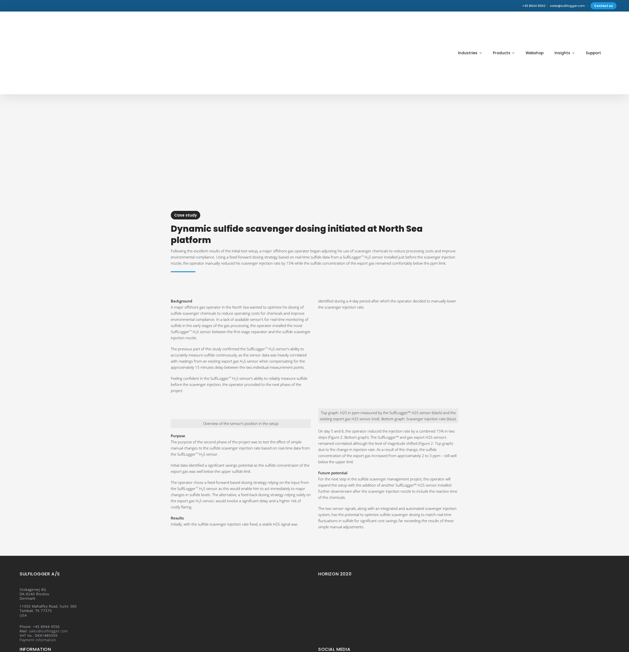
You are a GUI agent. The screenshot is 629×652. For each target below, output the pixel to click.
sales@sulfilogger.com (567, 6)
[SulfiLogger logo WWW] (47, 20)
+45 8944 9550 (533, 6)
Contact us (603, 6)
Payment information (38, 640)
